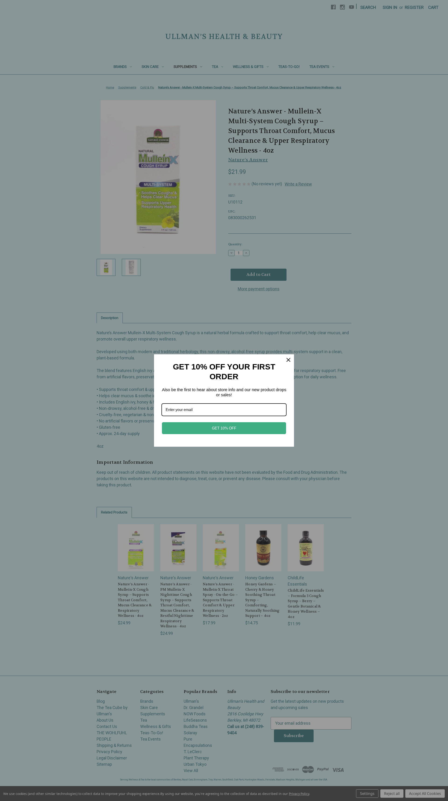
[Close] (288, 359)
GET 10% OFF (224, 428)
